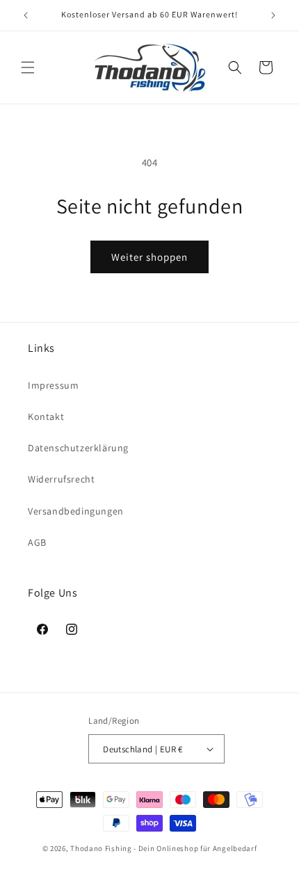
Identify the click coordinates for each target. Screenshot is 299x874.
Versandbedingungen (76, 511)
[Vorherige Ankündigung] (25, 15)
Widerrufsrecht (61, 479)
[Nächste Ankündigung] (273, 15)
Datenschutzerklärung (78, 448)
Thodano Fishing (101, 848)
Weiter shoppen (149, 257)
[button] (28, 67)
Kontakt (46, 416)
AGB (37, 542)
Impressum (53, 385)
